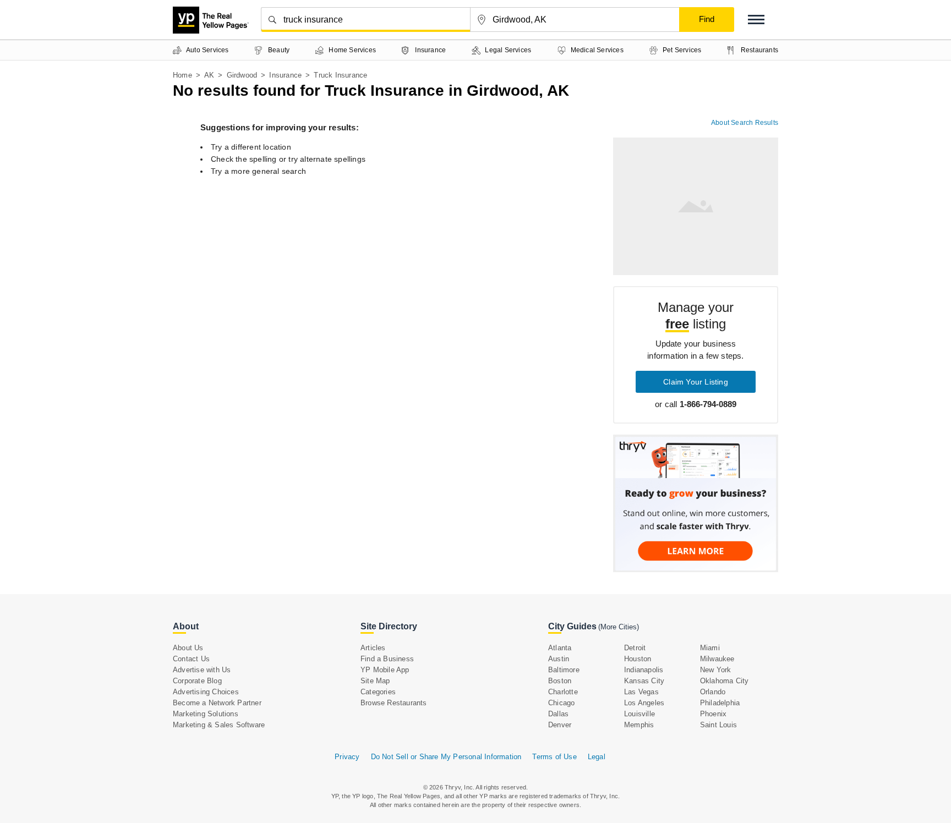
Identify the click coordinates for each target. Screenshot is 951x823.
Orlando (712, 692)
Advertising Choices (206, 692)
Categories (378, 692)
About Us (188, 648)
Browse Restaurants (393, 703)
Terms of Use (554, 757)
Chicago (561, 703)
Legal (596, 757)
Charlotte (563, 692)
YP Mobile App (384, 670)
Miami (710, 648)
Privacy (347, 757)
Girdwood (242, 75)
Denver (559, 725)
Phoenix (713, 714)
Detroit (635, 648)
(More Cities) (618, 627)
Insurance (285, 75)
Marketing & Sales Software (219, 725)
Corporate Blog (197, 681)
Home (182, 75)
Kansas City (644, 681)
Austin (558, 659)
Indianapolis (643, 670)
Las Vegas (641, 692)
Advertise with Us (202, 670)
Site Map (375, 681)
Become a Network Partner (217, 703)
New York (715, 670)
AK (209, 75)
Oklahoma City (724, 681)
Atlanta (559, 648)
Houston (637, 659)
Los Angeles (644, 703)
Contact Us (191, 659)
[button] (756, 19)
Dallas (558, 714)
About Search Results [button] (744, 123)
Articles (373, 648)
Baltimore (564, 670)
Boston (559, 681)
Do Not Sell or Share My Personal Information (446, 757)
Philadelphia (720, 703)
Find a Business (387, 659)
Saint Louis (718, 725)
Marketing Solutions (205, 714)
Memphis (639, 725)
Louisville (639, 714)
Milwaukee (717, 659)
